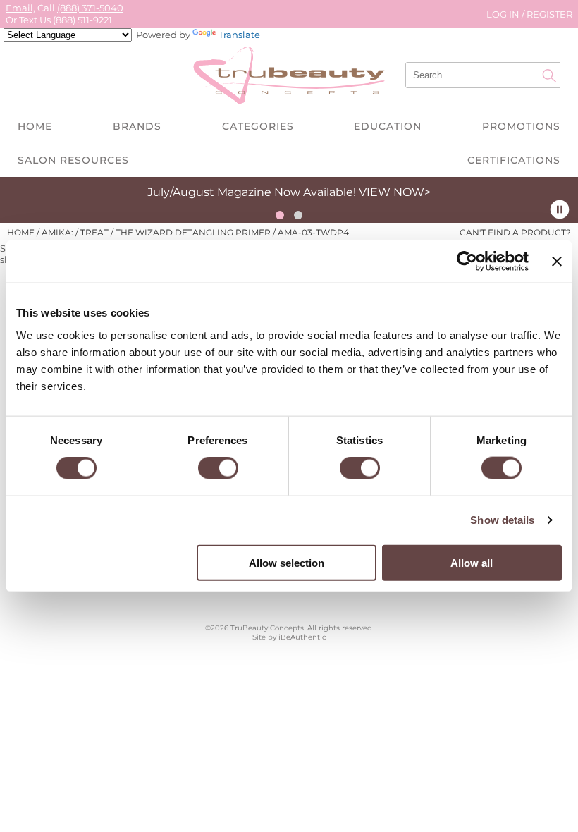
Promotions (521, 126)
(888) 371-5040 (90, 7)
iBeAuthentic (302, 637)
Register (549, 14)
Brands (137, 126)
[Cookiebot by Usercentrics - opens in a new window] (467, 261)
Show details (502, 520)
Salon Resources (73, 160)
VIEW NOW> (395, 192)
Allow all (471, 562)
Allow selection (286, 562)
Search (549, 75)
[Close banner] (557, 262)
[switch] (218, 468)
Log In (504, 14)
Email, (20, 7)
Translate (239, 34)
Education (388, 126)
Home (35, 126)
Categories (258, 126)
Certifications (513, 160)
